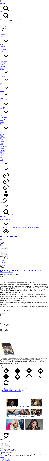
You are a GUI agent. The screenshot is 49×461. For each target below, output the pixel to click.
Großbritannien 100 (2, 66)
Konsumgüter (2, 148)
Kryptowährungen (2, 202)
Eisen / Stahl (1, 136)
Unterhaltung (1, 159)
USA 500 (1, 64)
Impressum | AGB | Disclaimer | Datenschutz (5, 459)
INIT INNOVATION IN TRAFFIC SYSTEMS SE (6, 450)
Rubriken (1, 44)
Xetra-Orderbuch (4, 262)
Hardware (1, 143)
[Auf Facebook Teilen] (6, 373)
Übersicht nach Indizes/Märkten (4, 60)
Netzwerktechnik (2, 154)
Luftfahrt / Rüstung (2, 151)
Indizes (1, 59)
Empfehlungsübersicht (3, 49)
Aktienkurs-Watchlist (2, 217)
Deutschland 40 (2, 116)
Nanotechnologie (2, 153)
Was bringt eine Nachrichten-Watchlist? (5, 219)
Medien (1, 83)
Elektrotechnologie (2, 137)
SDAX (1, 244)
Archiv (1, 84)
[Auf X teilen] (17, 373)
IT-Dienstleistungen (2, 147)
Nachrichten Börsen (2, 456)
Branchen (1, 131)
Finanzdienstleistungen (3, 139)
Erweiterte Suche (3, 34)
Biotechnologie (2, 134)
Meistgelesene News (2, 47)
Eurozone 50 (1, 65)
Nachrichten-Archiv (4, 457)
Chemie (1, 135)
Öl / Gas (1, 155)
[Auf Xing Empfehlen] (29, 373)
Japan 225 (1, 68)
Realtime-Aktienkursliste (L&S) (4, 99)
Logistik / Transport (2, 150)
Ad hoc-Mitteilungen (3, 3)
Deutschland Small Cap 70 (3, 61)
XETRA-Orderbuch (2, 107)
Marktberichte (2, 48)
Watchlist (13, 214)
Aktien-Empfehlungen (8, 456)
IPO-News (1, 51)
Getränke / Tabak (2, 141)
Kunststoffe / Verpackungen (3, 149)
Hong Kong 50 (2, 69)
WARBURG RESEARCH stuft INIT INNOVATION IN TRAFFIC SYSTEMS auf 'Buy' (13, 390)
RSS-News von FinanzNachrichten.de (5, 460)
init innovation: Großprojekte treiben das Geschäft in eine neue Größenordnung (11, 391)
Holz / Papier (1, 144)
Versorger (1, 160)
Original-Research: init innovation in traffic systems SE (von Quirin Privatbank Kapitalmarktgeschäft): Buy (15, 388)
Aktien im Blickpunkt (3, 45)
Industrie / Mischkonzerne (3, 146)
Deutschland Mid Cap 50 (3, 62)
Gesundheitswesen (2, 140)
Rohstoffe (1, 156)
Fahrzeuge (1, 138)
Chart (2, 261)
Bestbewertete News (2, 46)
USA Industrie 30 (2, 63)
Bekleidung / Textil (2, 133)
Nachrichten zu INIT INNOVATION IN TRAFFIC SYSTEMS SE (8, 386)
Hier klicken (1, 367)
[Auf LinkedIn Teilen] (40, 373)
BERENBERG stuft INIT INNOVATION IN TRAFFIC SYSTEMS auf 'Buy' (11, 389)
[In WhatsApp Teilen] (6, 379)
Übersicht (1, 215)
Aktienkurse (1, 98)
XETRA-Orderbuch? (2, 108)
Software (1, 157)
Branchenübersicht (2, 76)
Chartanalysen (2, 50)
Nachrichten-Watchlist (3, 216)
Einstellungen (2, 218)
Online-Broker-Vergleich (3, 100)
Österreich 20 (2, 67)
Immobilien (1, 145)
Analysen (3, 260)
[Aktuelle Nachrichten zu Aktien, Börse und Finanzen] (3, 11)
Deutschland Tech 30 (2, 118)
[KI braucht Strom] (7, 357)
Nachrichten (1, 35)
